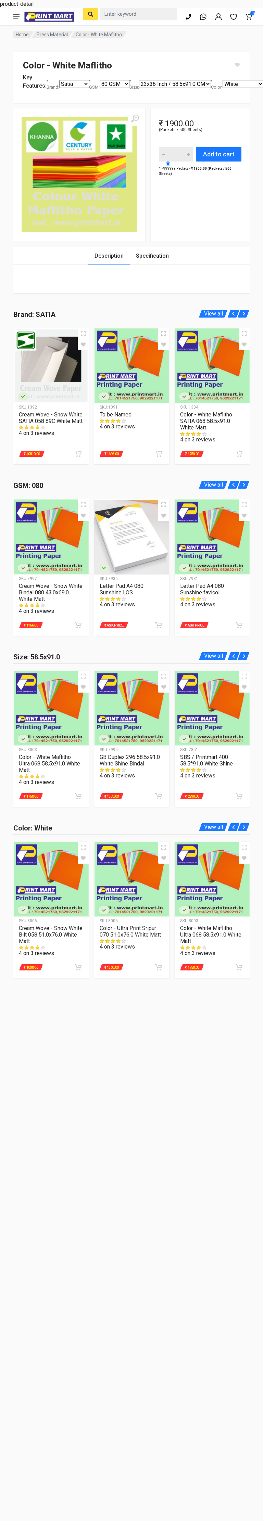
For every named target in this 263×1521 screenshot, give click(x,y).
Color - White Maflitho (99, 34)
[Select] (90, 14)
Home (22, 34)
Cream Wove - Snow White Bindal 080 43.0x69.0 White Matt (51, 592)
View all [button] (213, 313)
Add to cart (219, 154)
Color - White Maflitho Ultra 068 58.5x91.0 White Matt (49, 763)
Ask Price (115, 625)
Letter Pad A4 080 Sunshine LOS (121, 589)
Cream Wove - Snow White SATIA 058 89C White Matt (51, 417)
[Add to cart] (78, 454)
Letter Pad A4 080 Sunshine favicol (202, 589)
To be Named (116, 414)
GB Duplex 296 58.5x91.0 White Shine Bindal (130, 760)
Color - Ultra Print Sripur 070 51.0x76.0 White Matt (130, 931)
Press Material (52, 34)
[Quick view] (83, 333)
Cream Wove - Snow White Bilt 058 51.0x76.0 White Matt (51, 934)
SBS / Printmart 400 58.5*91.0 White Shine (206, 760)
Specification (152, 256)
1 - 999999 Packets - (195, 171)
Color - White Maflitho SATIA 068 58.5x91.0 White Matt (206, 421)
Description (109, 256)
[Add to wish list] (83, 344)
